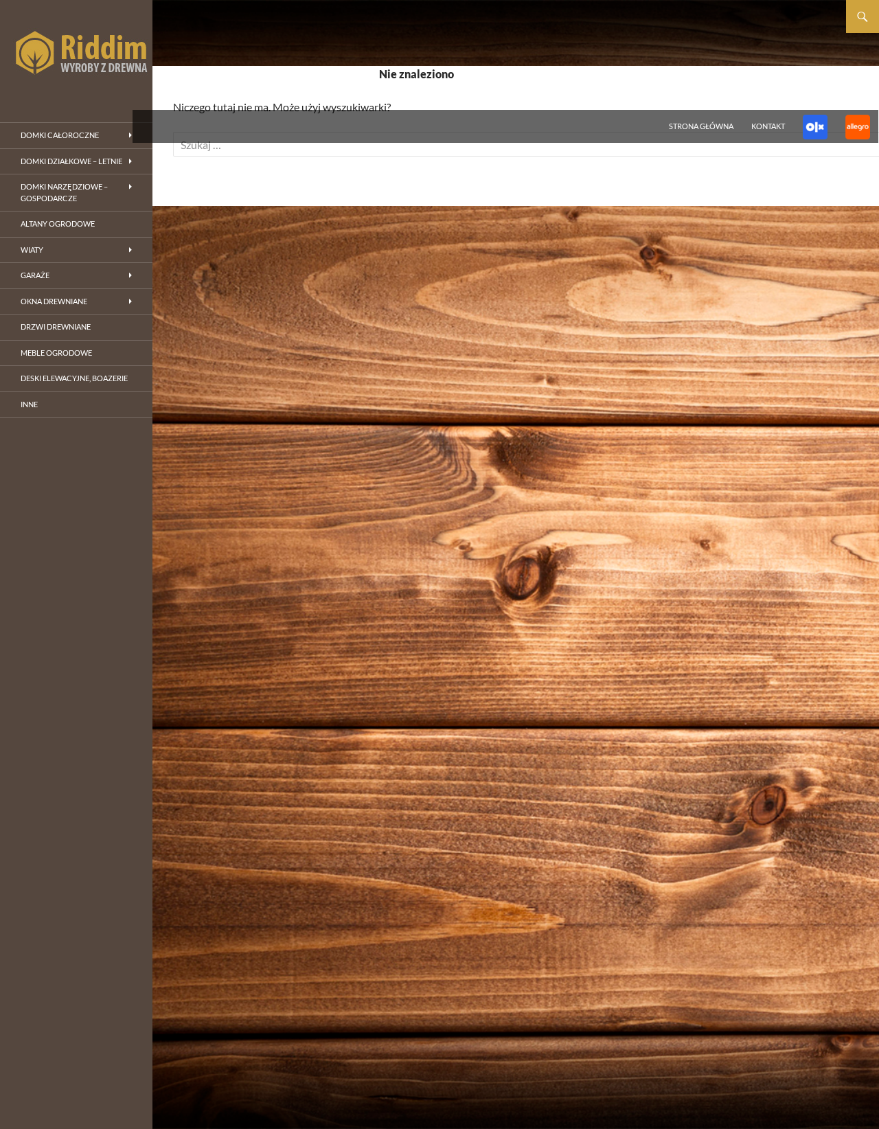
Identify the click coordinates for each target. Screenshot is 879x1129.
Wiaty (32, 249)
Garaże (35, 275)
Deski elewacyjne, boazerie (74, 378)
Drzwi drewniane (56, 326)
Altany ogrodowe (58, 223)
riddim (76, 55)
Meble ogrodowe (56, 352)
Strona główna (701, 126)
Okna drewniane (54, 301)
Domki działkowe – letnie (71, 161)
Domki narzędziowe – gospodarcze (64, 192)
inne (29, 404)
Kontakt (768, 126)
